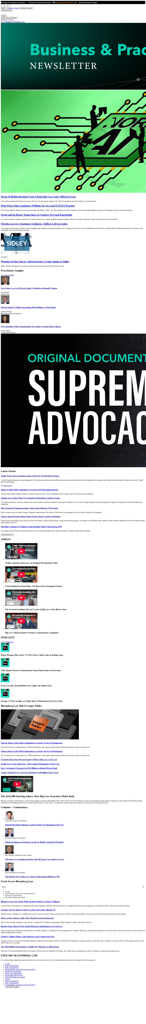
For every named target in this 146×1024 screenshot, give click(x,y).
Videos (16, 8)
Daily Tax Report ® (12, 983)
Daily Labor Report (11, 981)
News (4, 8)
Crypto (7, 979)
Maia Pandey (7, 486)
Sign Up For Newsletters (9, 18)
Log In (4, 15)
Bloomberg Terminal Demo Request (40, 2)
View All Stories (7, 535)
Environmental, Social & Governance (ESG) (20, 985)
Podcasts (10, 8)
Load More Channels (12, 987)
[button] (14, 2)
